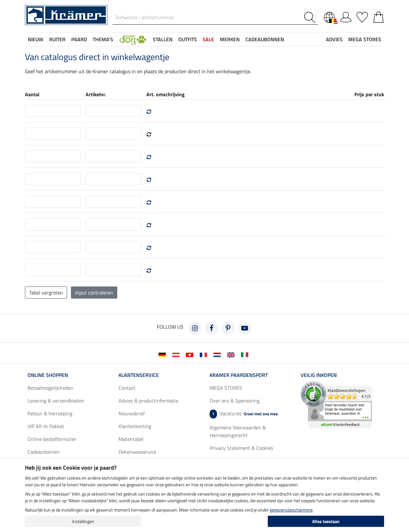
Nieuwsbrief (132, 413)
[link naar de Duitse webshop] (163, 354)
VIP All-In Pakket (45, 426)
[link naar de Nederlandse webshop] (218, 354)
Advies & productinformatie (148, 400)
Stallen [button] (163, 39)
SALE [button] (208, 39)
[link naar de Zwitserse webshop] (191, 354)
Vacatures (245, 413)
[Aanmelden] (345, 16)
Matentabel (131, 439)
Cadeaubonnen (43, 452)
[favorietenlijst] (362, 16)
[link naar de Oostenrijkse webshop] (177, 354)
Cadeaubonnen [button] (264, 39)
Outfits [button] (187, 39)
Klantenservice (139, 375)
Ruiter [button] (57, 39)
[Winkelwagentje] (378, 16)
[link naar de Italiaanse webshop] (246, 354)
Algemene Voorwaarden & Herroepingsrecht (238, 431)
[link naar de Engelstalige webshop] (232, 354)
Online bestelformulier (51, 439)
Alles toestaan (326, 521)
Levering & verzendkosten (55, 400)
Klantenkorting (135, 426)
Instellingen (83, 521)
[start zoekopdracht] (311, 17)
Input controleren (94, 292)
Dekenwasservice (137, 452)
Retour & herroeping (49, 413)
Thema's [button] (103, 39)
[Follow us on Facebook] (211, 328)
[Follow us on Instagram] (195, 328)
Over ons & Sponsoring (234, 400)
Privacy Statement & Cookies (241, 448)
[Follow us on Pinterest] (228, 328)
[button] (133, 39)
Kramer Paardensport (239, 375)
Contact (127, 388)
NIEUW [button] (35, 39)
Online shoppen (47, 375)
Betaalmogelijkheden (50, 388)
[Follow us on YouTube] (244, 328)
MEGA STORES (364, 39)
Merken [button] (230, 39)
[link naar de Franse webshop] (205, 354)
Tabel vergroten (46, 292)
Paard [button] (79, 39)
